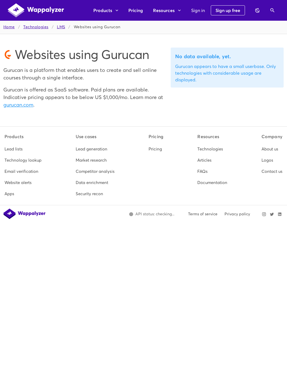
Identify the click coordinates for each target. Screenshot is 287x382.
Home (9, 27)
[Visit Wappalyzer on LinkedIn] (280, 214)
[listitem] (23, 149)
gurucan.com (18, 105)
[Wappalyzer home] (36, 10)
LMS (61, 27)
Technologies (35, 27)
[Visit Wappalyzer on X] (272, 214)
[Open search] (272, 10)
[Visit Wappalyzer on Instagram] (264, 214)
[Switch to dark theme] (257, 10)
